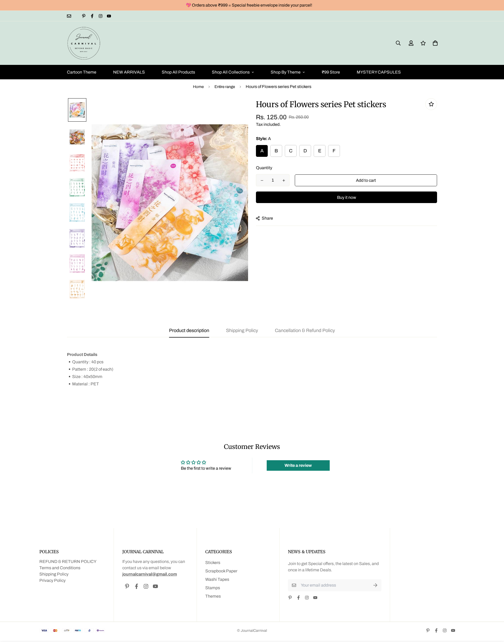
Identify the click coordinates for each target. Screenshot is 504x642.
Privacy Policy (52, 580)
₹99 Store (331, 72)
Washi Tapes (217, 579)
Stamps (212, 588)
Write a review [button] (298, 465)
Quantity (264, 167)
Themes (213, 596)
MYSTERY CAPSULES (379, 72)
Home (198, 87)
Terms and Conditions (59, 568)
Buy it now (346, 197)
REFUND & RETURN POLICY (67, 561)
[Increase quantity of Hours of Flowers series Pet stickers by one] (283, 180)
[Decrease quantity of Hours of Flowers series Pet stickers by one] (261, 180)
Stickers (212, 562)
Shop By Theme (286, 72)
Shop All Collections (231, 72)
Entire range (224, 87)
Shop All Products (178, 72)
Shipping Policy (54, 574)
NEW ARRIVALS (129, 72)
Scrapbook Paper (221, 571)
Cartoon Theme (81, 72)
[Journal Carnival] (84, 43)
